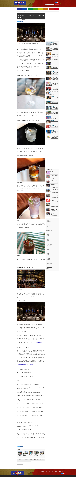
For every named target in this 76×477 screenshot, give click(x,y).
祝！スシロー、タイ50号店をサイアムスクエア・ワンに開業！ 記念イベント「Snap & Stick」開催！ (52, 127)
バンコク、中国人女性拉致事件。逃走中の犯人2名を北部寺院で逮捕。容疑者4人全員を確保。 (52, 73)
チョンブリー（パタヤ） (50, 245)
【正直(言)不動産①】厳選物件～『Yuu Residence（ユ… (20, 455)
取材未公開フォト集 (49, 267)
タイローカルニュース (56, 178)
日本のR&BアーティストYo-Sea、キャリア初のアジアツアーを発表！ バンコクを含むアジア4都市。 (52, 132)
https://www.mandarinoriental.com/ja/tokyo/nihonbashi (25, 364)
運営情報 (60, 471)
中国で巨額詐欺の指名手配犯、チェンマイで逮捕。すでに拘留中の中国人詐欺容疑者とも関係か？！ (52, 89)
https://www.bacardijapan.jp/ (37, 342)
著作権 (46, 471)
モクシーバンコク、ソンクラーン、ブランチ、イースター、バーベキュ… (31, 456)
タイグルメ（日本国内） (50, 263)
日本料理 (48, 239)
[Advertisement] (52, 26)
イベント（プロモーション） (50, 231)
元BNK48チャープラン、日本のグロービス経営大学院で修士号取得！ (54, 64)
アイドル (48, 234)
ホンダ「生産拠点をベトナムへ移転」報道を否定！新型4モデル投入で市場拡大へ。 (54, 200)
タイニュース (48, 220)
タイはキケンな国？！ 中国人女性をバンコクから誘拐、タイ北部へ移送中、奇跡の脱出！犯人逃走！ (52, 122)
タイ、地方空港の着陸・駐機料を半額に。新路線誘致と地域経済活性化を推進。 (54, 108)
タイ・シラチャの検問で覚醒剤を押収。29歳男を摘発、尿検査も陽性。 (54, 118)
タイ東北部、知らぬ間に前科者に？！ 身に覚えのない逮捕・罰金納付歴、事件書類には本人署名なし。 (52, 49)
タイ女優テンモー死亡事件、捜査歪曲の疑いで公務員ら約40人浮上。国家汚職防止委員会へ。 (52, 78)
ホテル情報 (23, 19)
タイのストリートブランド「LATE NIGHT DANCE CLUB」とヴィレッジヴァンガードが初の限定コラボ (52, 137)
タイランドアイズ (49, 264)
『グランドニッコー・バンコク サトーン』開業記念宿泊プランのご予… (42, 456)
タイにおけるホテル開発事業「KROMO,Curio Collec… (25, 455)
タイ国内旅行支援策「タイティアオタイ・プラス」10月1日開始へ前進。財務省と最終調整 (52, 54)
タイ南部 (48, 254)
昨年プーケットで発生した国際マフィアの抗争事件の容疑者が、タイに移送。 (37, 459)
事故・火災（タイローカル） (55, 206)
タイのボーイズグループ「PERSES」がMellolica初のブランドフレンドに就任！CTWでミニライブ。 (52, 84)
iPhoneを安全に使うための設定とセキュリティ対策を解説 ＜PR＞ (54, 94)
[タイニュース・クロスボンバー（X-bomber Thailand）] (20, 5)
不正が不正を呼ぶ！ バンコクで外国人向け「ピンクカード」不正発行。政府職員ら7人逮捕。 (54, 172)
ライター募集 (42, 471)
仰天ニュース (48, 226)
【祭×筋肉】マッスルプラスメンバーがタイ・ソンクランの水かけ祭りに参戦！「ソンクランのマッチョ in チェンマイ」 (24, 460)
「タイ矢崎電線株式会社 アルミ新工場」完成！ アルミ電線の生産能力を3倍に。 (54, 44)
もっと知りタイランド (56, 215)
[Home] (18, 11)
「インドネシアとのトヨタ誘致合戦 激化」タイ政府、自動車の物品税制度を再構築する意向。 (54, 209)
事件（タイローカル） (56, 187)
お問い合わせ (63, 471)
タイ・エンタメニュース (25, 9)
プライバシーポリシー (51, 471)
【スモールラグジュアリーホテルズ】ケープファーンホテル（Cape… (36, 456)
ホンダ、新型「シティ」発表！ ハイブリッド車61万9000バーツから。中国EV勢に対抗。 (54, 181)
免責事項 (56, 471)
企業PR (57, 201)
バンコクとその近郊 (49, 244)
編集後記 (48, 268)
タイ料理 (48, 240)
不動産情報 (48, 259)
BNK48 (48, 235)
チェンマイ (48, 249)
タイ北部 (48, 253)
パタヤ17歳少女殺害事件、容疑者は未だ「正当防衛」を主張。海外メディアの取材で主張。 (52, 68)
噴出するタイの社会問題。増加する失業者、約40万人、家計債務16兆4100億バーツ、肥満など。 (52, 59)
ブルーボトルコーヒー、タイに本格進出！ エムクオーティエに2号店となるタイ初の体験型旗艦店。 (52, 103)
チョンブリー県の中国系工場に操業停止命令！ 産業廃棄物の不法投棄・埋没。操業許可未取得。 (52, 113)
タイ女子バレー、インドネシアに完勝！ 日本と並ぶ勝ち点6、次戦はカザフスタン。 (52, 98)
